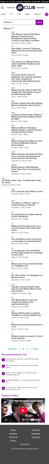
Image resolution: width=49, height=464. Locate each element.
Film (19, 14)
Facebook (13, 437)
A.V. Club (11, 1)
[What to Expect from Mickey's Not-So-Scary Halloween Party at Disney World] (6, 142)
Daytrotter (36, 1)
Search (39, 22)
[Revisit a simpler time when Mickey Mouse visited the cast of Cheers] (6, 105)
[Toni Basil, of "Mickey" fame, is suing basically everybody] (6, 204)
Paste (2, 1)
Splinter (27, 1)
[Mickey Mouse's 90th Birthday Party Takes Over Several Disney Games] (6, 169)
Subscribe (11, 7)
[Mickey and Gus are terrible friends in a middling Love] (6, 265)
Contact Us (24, 444)
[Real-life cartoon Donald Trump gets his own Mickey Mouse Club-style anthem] (6, 288)
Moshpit (45, 1)
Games (37, 14)
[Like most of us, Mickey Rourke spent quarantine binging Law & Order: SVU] (6, 63)
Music (27, 14)
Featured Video (10, 395)
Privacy (13, 440)
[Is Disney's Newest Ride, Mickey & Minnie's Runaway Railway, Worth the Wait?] (6, 116)
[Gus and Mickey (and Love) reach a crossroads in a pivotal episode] (6, 241)
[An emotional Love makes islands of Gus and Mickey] (6, 216)
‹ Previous (12, 349)
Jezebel (19, 1)
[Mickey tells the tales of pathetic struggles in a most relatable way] (6, 315)
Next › (36, 349)
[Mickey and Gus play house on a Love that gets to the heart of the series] (6, 227)
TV (11, 14)
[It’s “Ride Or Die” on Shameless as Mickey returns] (6, 277)
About (13, 430)
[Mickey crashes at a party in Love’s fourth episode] (6, 338)
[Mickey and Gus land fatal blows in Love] (6, 326)
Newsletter (40, 7)
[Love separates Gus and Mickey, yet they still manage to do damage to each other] (6, 252)
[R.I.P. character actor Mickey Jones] (6, 193)
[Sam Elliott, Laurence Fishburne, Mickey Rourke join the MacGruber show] (6, 50)
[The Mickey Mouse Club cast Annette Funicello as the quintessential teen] (6, 301)
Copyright (36, 437)
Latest (3, 14)
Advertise (13, 433)
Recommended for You (14, 354)
